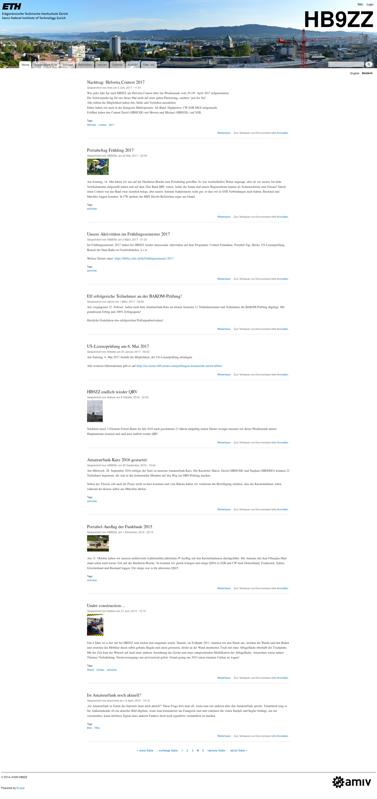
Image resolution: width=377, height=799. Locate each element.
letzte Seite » (238, 750)
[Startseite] (35, 12)
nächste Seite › (217, 750)
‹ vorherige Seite (167, 750)
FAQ (96, 727)
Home (25, 65)
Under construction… (106, 605)
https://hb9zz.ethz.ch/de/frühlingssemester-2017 (144, 258)
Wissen (102, 65)
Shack (90, 669)
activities (92, 208)
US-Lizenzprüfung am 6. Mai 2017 (118, 346)
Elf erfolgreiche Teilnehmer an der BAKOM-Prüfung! (134, 296)
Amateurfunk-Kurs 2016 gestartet (117, 460)
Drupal (20, 788)
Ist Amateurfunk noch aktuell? (114, 695)
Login (370, 4)
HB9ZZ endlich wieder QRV (112, 392)
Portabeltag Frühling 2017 (110, 150)
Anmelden (282, 132)
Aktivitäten (85, 65)
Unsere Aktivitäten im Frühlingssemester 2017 (128, 234)
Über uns (148, 65)
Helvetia (91, 124)
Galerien (117, 65)
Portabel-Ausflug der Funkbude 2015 (119, 526)
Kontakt (133, 65)
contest (102, 124)
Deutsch (367, 73)
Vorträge (67, 65)
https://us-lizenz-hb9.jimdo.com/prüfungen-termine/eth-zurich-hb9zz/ (179, 366)
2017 (111, 124)
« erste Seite (145, 750)
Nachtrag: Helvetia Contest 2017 (116, 82)
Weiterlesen (224, 132)
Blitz (89, 727)
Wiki (360, 4)
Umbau (100, 669)
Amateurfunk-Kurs (45, 65)
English (354, 73)
